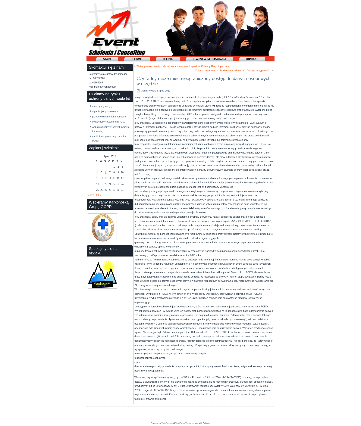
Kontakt (252, 59)
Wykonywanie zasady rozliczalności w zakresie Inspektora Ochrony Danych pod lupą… (184, 66)
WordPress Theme (183, 423)
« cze (91, 195)
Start (107, 59)
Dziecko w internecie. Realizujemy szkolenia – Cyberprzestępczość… (233, 70)
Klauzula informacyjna (209, 59)
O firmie (137, 59)
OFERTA (168, 59)
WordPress (166, 423)
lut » (98, 195)
